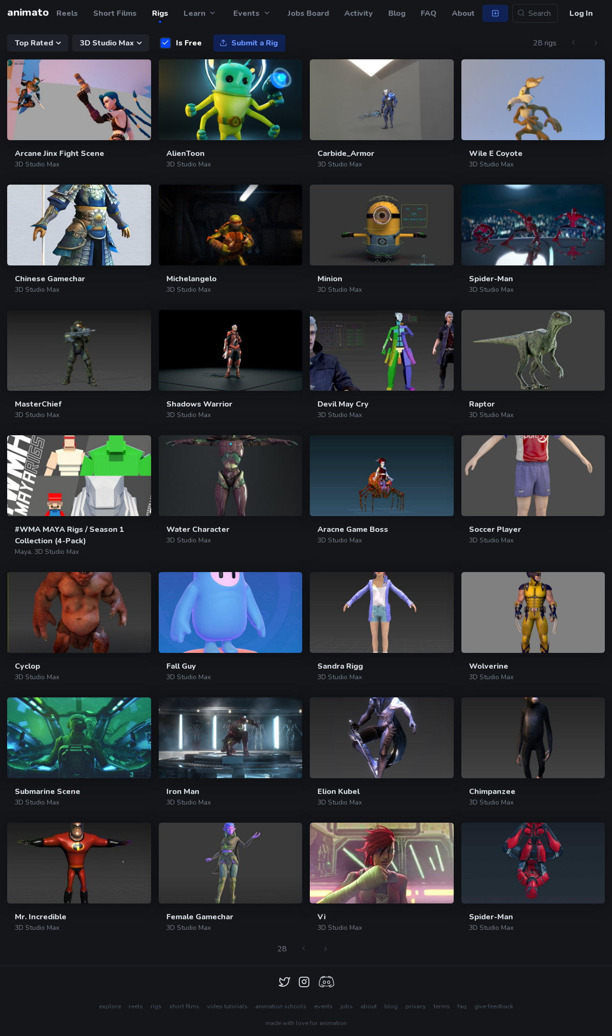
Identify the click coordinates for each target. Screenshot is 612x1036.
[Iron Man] (231, 737)
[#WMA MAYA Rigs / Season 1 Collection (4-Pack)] (79, 475)
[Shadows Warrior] (231, 350)
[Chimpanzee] (533, 737)
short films (184, 1006)
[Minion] (382, 225)
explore (110, 1006)
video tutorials (227, 1006)
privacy (415, 1006)
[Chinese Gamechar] (79, 225)
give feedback (493, 1006)
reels (136, 1006)
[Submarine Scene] (79, 737)
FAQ (429, 13)
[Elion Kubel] (382, 737)
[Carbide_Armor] (382, 99)
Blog (396, 13)
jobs (346, 1006)
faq (462, 1006)
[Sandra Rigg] (382, 612)
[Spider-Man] (533, 225)
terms (442, 1006)
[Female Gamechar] (231, 863)
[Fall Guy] (231, 612)
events (323, 1006)
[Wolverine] (533, 612)
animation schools (280, 1006)
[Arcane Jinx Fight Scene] (79, 99)
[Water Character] (231, 475)
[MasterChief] (79, 350)
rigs (156, 1006)
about (369, 1006)
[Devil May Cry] (382, 350)
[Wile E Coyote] (533, 99)
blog (391, 1006)
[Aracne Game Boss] (382, 475)
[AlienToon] (231, 99)
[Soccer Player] (533, 475)
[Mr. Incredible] (79, 863)
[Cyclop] (79, 612)
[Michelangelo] (231, 225)
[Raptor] (533, 350)
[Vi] (382, 863)
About (463, 13)
